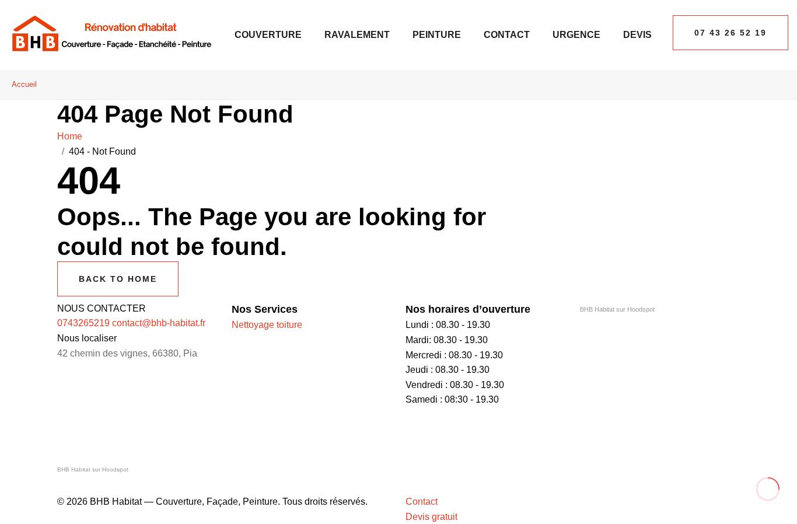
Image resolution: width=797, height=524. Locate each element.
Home (72, 136)
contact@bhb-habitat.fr (158, 323)
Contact (507, 35)
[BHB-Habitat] (111, 34)
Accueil (24, 84)
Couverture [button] (268, 35)
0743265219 (83, 323)
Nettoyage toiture (267, 325)
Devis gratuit (431, 517)
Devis (637, 35)
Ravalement (357, 35)
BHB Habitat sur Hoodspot (617, 309)
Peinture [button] (437, 35)
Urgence (576, 35)
